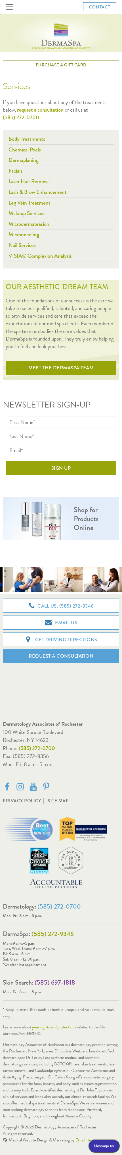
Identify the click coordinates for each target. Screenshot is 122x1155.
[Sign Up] (61, 468)
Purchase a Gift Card (61, 65)
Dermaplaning (24, 160)
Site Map (58, 801)
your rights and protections (54, 1027)
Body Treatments (27, 139)
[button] (10, 7)
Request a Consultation (61, 656)
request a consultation (40, 110)
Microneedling (24, 234)
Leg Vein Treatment (30, 203)
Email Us (65, 622)
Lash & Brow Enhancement (38, 192)
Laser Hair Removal (29, 181)
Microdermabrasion (29, 224)
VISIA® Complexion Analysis (40, 256)
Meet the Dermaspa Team (61, 367)
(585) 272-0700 (37, 748)
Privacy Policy (22, 801)
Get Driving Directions (65, 639)
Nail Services (22, 245)
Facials (15, 171)
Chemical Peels (25, 149)
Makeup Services (26, 213)
